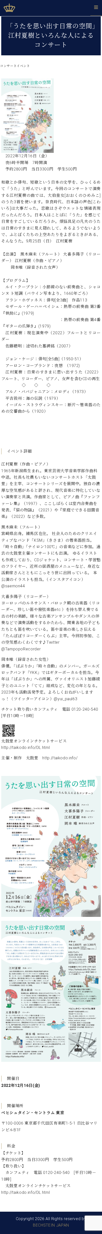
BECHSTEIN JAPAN (51, 1225)
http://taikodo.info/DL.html (25, 747)
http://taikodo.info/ (59, 758)
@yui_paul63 (65, 699)
